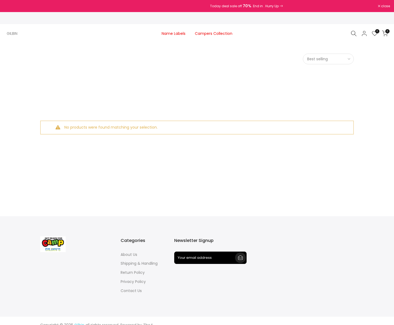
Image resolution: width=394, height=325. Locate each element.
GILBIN (12, 33)
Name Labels (173, 33)
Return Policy (133, 272)
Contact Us (131, 290)
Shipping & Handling (139, 263)
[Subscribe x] (240, 257)
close (11, 6)
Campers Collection (213, 33)
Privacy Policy (133, 281)
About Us (129, 254)
